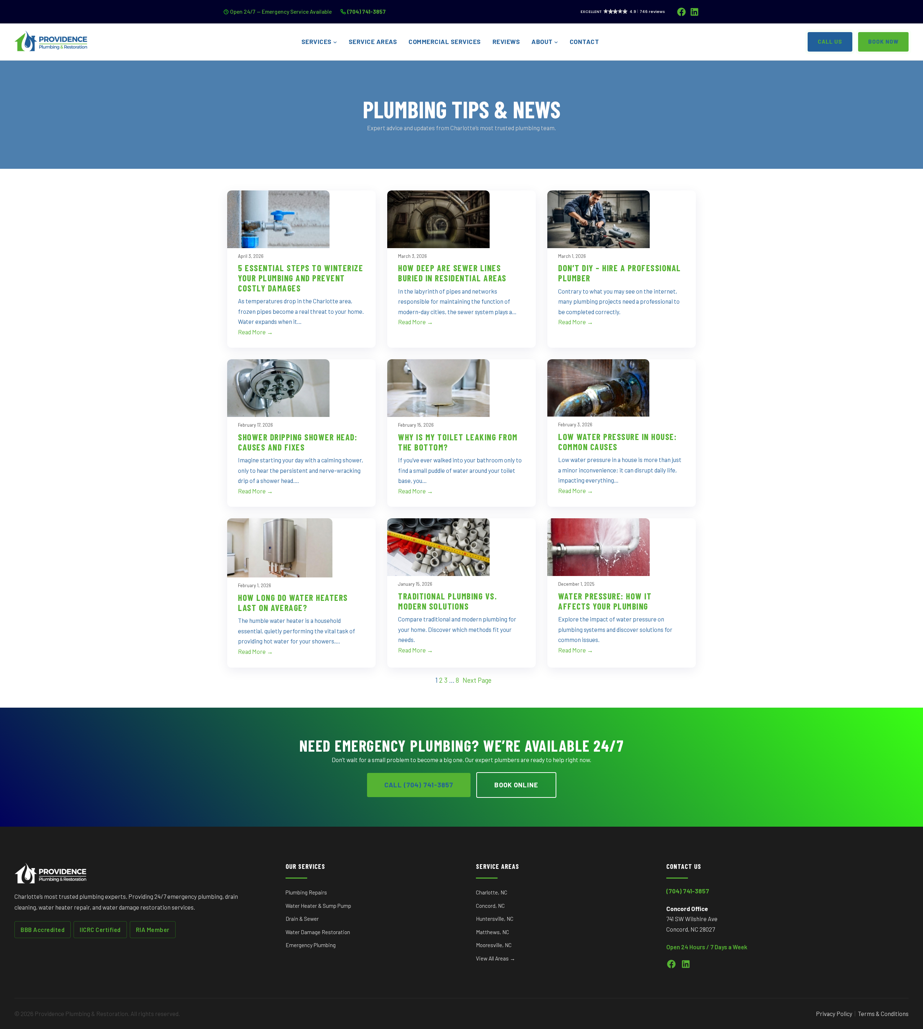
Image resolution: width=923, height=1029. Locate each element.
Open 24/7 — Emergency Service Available (281, 11)
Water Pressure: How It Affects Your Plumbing (605, 601)
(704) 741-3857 (366, 11)
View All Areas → (495, 958)
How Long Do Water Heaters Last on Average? (293, 602)
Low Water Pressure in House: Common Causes (617, 442)
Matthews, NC (492, 932)
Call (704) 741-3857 (418, 785)
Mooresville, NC (494, 945)
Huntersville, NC (494, 918)
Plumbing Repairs (306, 892)
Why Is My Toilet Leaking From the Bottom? (458, 442)
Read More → (255, 331)
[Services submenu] (335, 42)
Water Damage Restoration (318, 932)
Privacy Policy (834, 1013)
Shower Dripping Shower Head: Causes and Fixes (297, 442)
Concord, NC (490, 905)
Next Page (477, 680)
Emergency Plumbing (311, 945)
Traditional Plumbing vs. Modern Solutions (447, 601)
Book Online (516, 785)
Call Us (830, 41)
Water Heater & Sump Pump (318, 905)
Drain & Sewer (302, 918)
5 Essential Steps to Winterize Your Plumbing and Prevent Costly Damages (300, 278)
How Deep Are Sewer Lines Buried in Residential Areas (452, 273)
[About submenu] (556, 42)
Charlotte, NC (491, 892)
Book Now (883, 41)
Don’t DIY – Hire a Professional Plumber (619, 273)
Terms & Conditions (883, 1013)
